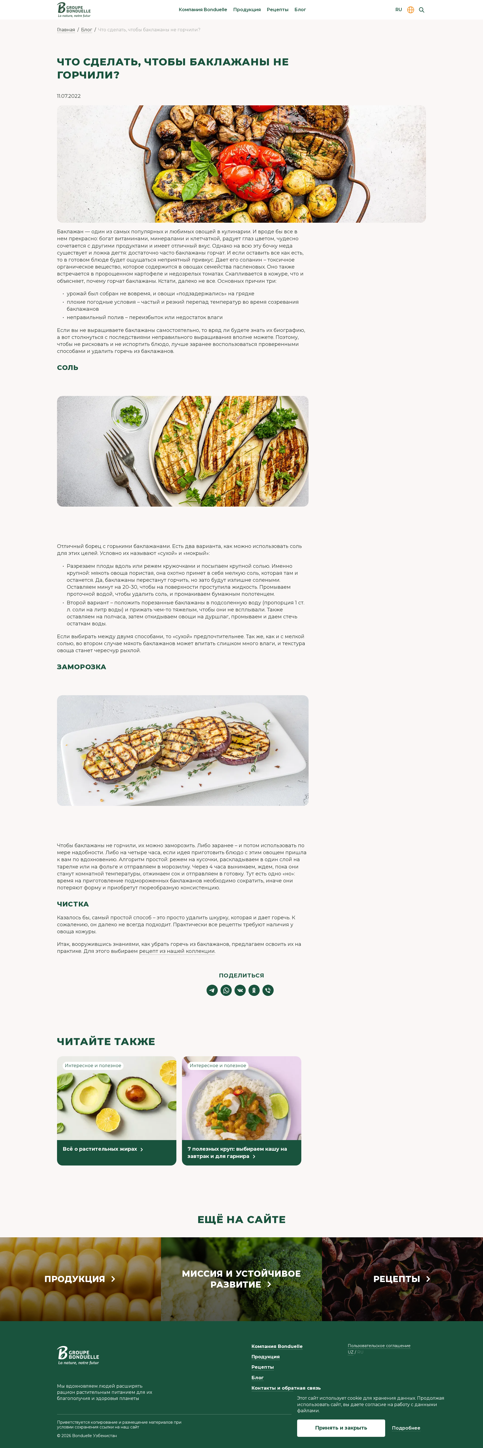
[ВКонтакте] (240, 990)
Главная (66, 29)
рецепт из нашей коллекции (177, 951)
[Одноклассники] (254, 990)
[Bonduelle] (78, 1355)
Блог (300, 9)
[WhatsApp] (226, 990)
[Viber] (268, 990)
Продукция (247, 9)
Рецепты (277, 9)
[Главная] (74, 9)
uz (351, 1352)
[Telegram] (212, 990)
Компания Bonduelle (203, 9)
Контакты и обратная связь (286, 1388)
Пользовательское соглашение (379, 1345)
